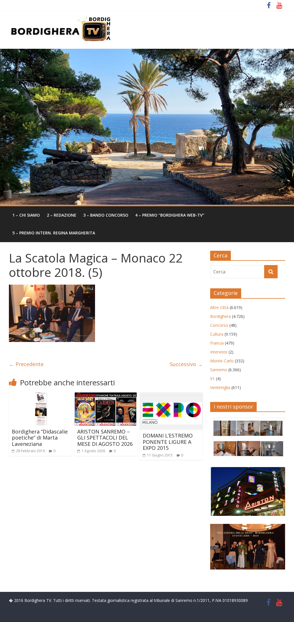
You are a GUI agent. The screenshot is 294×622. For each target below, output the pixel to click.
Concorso (219, 325)
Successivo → (186, 364)
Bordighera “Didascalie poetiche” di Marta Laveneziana (40, 437)
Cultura (216, 334)
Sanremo (218, 369)
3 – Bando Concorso (105, 215)
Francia (217, 343)
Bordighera (220, 316)
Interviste (218, 352)
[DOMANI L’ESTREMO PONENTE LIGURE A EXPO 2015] (171, 396)
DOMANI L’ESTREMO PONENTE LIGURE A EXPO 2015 (168, 441)
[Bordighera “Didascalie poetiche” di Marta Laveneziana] (40, 396)
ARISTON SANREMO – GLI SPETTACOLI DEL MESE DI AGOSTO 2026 (105, 437)
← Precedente (26, 364)
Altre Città (219, 307)
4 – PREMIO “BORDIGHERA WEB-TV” (169, 215)
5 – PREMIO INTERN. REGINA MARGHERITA (53, 233)
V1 (212, 378)
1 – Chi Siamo (26, 215)
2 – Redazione (61, 215)
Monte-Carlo (222, 361)
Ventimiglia (220, 387)
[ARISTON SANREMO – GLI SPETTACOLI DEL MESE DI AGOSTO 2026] (106, 396)
